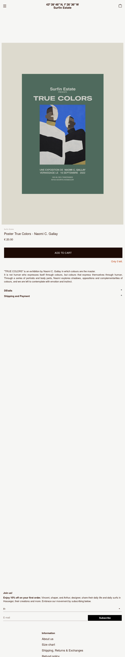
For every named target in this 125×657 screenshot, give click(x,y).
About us (47, 639)
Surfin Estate (9, 229)
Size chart (48, 644)
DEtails (8, 290)
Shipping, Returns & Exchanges (62, 650)
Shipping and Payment (17, 296)
